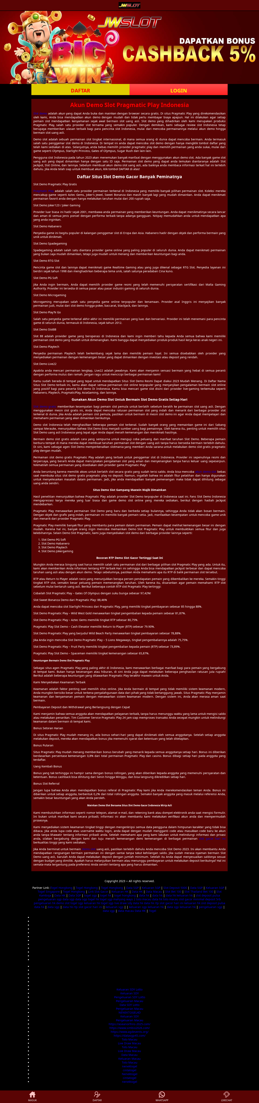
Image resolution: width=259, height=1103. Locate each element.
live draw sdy (123, 903)
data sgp (68, 899)
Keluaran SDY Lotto (129, 989)
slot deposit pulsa (208, 895)
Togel (152, 911)
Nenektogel (129, 1074)
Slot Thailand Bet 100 (199, 891)
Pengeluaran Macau (129, 1001)
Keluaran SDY (129, 993)
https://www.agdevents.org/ (130, 1032)
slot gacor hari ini (212, 838)
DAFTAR (80, 90)
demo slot (89, 849)
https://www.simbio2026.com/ (129, 1028)
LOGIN (178, 90)
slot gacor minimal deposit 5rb (200, 899)
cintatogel (129, 1070)
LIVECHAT (226, 1100)
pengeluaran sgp (50, 899)
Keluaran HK (119, 891)
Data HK (137, 891)
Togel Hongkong (61, 888)
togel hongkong (125, 895)
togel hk (105, 895)
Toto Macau (129, 1039)
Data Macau (154, 891)
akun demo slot (205, 472)
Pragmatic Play (43, 191)
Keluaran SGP (151, 888)
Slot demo (40, 113)
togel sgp (90, 895)
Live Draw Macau (129, 1043)
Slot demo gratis (44, 406)
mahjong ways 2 (124, 899)
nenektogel (129, 1066)
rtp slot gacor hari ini (169, 903)
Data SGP (132, 888)
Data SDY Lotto (129, 1005)
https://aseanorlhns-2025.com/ (129, 1024)
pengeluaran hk (44, 903)
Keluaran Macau (129, 1059)
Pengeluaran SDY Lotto (129, 997)
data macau (126, 911)
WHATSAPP (162, 1100)
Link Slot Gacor (98, 891)
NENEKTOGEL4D (130, 1012)
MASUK (32, 1100)
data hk (144, 895)
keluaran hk (185, 895)
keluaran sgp (114, 907)
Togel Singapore (49, 891)
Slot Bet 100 (173, 891)
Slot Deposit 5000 (175, 888)
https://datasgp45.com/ (129, 1035)
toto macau (143, 899)
